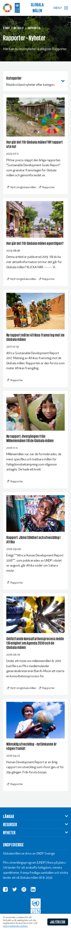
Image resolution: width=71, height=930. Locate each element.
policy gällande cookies (15, 926)
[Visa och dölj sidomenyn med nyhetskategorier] (63, 81)
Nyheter (9, 832)
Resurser (10, 824)
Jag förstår (57, 921)
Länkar (8, 816)
